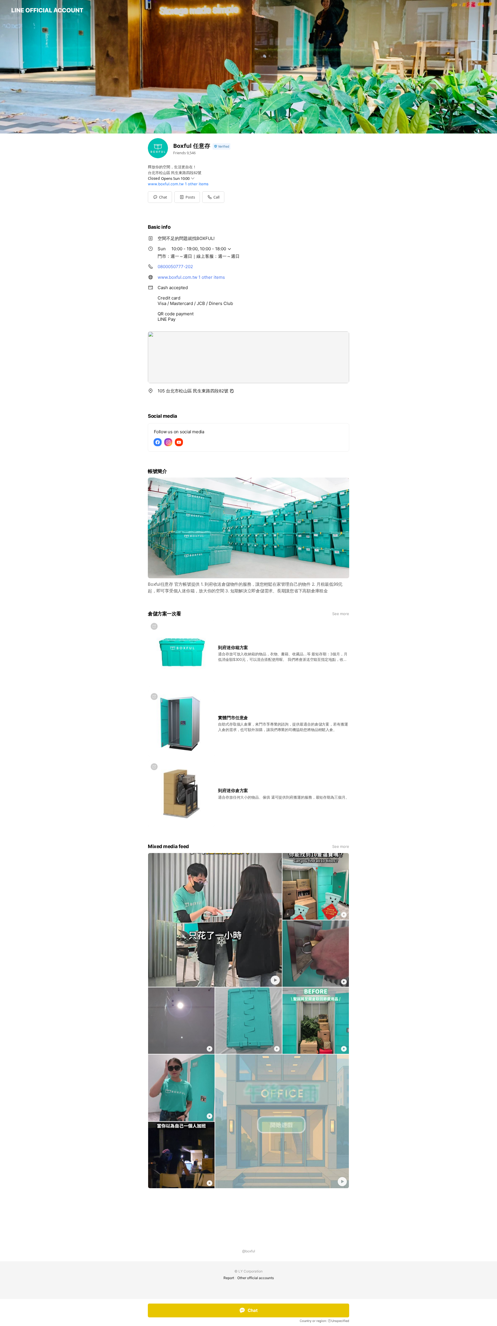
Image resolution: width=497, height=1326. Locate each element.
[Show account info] (221, 146)
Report (228, 1278)
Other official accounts (255, 1278)
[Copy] (231, 391)
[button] (187, 197)
